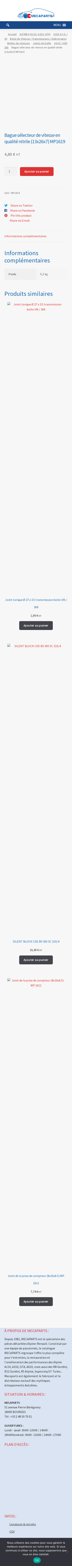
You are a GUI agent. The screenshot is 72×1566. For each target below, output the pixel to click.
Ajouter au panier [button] (36, 625)
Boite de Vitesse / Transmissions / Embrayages (38, 38)
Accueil (12, 34)
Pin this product (21, 215)
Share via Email (20, 220)
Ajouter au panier (36, 171)
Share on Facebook (22, 210)
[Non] (67, 1552)
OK (37, 1560)
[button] (57, 25)
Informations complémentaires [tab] (25, 236)
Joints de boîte (42, 43)
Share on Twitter (22, 205)
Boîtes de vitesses (18, 43)
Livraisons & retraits (22, 1524)
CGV (12, 1531)
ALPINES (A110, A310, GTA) (35, 34)
